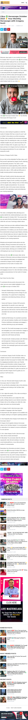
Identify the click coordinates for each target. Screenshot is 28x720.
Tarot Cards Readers (16, 707)
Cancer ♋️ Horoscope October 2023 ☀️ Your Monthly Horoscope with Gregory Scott (16, 549)
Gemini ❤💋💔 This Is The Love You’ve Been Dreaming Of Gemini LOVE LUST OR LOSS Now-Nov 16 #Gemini (17, 632)
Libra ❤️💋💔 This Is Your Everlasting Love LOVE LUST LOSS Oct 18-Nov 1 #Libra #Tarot (16, 504)
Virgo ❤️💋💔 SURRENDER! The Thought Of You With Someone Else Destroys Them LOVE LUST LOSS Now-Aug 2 (17, 647)
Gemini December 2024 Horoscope (15, 510)
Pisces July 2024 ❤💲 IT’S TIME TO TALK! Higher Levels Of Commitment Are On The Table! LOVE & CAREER (17, 541)
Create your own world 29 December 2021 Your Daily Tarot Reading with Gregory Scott (17, 527)
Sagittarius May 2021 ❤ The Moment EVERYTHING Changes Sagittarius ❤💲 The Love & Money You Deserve (16, 672)
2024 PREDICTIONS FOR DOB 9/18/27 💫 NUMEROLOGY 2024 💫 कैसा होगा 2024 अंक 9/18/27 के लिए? (17, 564)
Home (3, 12)
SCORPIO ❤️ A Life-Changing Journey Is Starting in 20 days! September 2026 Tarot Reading (17, 683)
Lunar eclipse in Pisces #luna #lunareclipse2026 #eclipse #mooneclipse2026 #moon (14, 691)
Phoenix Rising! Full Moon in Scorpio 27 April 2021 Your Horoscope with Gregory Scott (17, 556)
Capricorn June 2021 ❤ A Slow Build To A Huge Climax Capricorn (17, 664)
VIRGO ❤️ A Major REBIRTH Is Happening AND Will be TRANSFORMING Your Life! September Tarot (17, 698)
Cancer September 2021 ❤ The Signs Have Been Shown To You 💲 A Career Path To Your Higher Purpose (16, 519)
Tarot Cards (3, 25)
